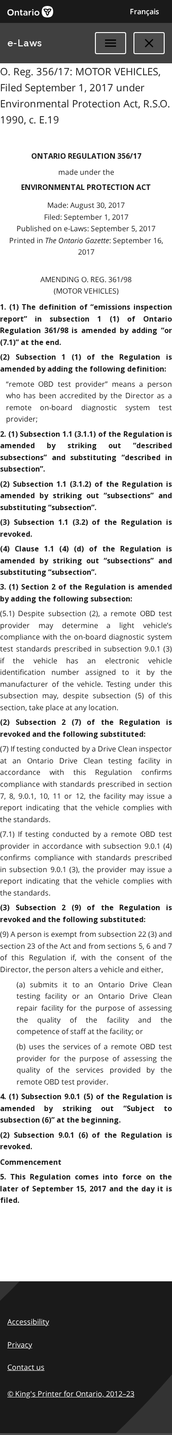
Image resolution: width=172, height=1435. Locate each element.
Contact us (25, 1367)
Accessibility (28, 1322)
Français (144, 11)
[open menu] (110, 43)
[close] (149, 43)
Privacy (19, 1345)
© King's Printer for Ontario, (70, 1394)
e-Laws (24, 43)
